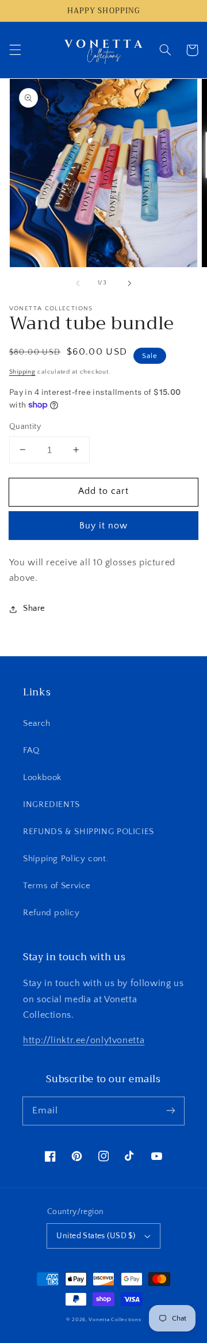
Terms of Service (57, 886)
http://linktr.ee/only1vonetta (83, 1040)
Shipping (22, 371)
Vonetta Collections (115, 1319)
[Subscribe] (171, 1110)
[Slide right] (129, 283)
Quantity (25, 426)
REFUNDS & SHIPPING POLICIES (88, 831)
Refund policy (51, 913)
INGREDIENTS (51, 804)
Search (37, 723)
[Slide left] (77, 283)
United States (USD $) (95, 1236)
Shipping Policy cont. (66, 858)
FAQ (31, 750)
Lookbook (42, 777)
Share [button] (34, 608)
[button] (15, 50)
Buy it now (103, 526)
